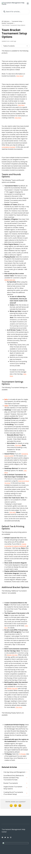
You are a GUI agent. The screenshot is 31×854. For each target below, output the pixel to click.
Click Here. (21, 105)
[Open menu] (27, 3)
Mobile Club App (9, 280)
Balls (6, 399)
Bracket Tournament (7, 23)
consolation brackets (8, 147)
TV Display (22, 754)
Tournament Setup (17, 21)
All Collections (5, 21)
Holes (6, 406)
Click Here (19, 76)
